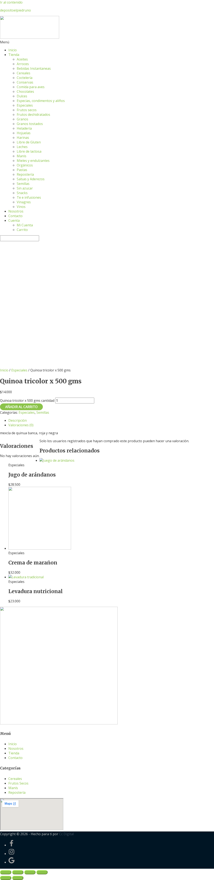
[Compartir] (17, 872)
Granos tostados (30, 123)
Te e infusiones (29, 197)
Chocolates (25, 91)
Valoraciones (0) (20, 425)
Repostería (25, 174)
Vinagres (24, 202)
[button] (107, 42)
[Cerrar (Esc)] (5, 872)
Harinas (23, 137)
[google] (11, 862)
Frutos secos (27, 110)
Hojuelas (24, 133)
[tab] (111, 420)
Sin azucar (25, 188)
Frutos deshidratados (33, 114)
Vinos (21, 206)
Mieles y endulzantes (33, 160)
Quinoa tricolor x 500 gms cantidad (27, 400)
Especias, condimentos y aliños (41, 100)
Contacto (15, 216)
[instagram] (14, 853)
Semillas (23, 183)
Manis (21, 156)
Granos (22, 119)
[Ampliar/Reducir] (42, 872)
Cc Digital (66, 834)
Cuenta (14, 220)
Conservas (25, 82)
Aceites (22, 59)
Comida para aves (31, 87)
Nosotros (15, 211)
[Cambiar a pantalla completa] (30, 872)
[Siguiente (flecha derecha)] (17, 878)
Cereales (23, 73)
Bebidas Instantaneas (34, 68)
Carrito (22, 229)
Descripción (17, 420)
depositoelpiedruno (15, 10)
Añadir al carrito (21, 407)
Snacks (22, 193)
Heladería (24, 128)
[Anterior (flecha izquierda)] (5, 878)
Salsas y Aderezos (31, 179)
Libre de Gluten (29, 142)
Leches (22, 146)
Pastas (22, 169)
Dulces (22, 96)
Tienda (13, 54)
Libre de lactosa (29, 151)
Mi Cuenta (25, 225)
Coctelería (24, 77)
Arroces (23, 64)
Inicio (12, 50)
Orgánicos (25, 165)
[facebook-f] (14, 845)
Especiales (25, 105)
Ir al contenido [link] (11, 2)
